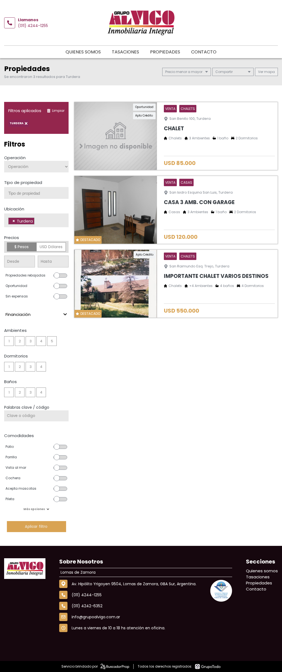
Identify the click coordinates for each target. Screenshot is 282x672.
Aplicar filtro (36, 526)
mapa (269, 71)
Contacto (203, 52)
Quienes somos (83, 52)
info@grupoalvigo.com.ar (96, 617)
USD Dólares (51, 247)
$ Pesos (21, 247)
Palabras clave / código (26, 407)
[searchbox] (38, 193)
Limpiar (58, 110)
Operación (15, 158)
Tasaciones (125, 52)
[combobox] (36, 193)
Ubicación (14, 209)
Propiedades (165, 52)
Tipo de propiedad (23, 182)
